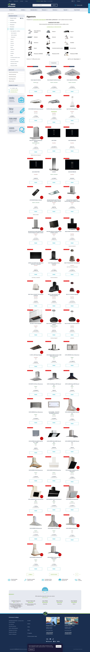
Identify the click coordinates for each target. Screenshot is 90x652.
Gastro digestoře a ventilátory (15, 31)
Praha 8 (42, 1)
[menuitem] (13, 10)
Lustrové (12, 51)
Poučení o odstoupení (12, 634)
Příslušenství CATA (14, 63)
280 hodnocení (45, 597)
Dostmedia (80, 649)
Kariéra (26, 1)
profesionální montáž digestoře (39, 19)
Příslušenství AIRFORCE (14, 61)
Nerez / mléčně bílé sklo (74, 503)
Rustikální (12, 53)
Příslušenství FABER (14, 65)
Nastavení (31, 649)
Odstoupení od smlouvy (13, 630)
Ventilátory (12, 20)
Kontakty (21, 1)
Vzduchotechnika (13, 22)
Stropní (12, 55)
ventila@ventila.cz (13, 91)
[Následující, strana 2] (76, 574)
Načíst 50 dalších (54, 574)
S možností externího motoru (15, 57)
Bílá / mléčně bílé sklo (72, 503)
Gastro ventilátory (14, 35)
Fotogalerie (29, 633)
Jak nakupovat (11, 624)
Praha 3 (45, 1)
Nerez (36, 113)
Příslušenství (13, 37)
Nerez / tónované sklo (72, 445)
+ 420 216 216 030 (14, 90)
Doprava (10, 1)
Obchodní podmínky (12, 626)
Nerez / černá (35, 235)
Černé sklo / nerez (71, 235)
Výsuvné (12, 41)
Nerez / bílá (55, 416)
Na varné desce (13, 59)
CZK (72, 1)
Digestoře (12, 29)
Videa (28, 630)
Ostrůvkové (12, 49)
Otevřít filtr (54, 63)
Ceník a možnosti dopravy (13, 628)
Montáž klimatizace (12, 76)
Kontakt (29, 620)
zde (52, 646)
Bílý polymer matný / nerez (73, 327)
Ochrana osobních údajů (32, 636)
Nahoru (30, 574)
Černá (72, 113)
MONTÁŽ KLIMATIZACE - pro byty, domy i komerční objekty (16, 621)
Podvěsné (12, 43)
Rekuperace (12, 24)
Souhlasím (59, 646)
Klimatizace (12, 26)
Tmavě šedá (71, 267)
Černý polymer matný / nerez (71, 327)
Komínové (12, 45)
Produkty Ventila (13, 18)
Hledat (54, 5)
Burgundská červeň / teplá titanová (73, 298)
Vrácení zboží (16, 1)
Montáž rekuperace (12, 74)
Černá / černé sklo (73, 235)
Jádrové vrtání (11, 81)
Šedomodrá (69, 267)
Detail (35, 91)
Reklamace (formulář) (12, 632)
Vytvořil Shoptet (75, 649)
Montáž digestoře (12, 78)
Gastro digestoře (13, 33)
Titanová (75, 267)
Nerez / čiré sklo (54, 388)
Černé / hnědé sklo (35, 327)
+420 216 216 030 (57, 26)
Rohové (12, 47)
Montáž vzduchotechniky (13, 72)
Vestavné (12, 39)
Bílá (35, 113)
